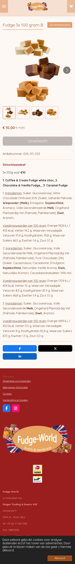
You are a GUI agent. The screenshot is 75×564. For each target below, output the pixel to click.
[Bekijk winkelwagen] (71, 6)
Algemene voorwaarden (17, 381)
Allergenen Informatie (15, 387)
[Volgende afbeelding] (66, 70)
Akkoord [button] (60, 558)
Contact (7, 393)
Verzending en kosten (15, 400)
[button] (9, 112)
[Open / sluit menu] (4, 6)
